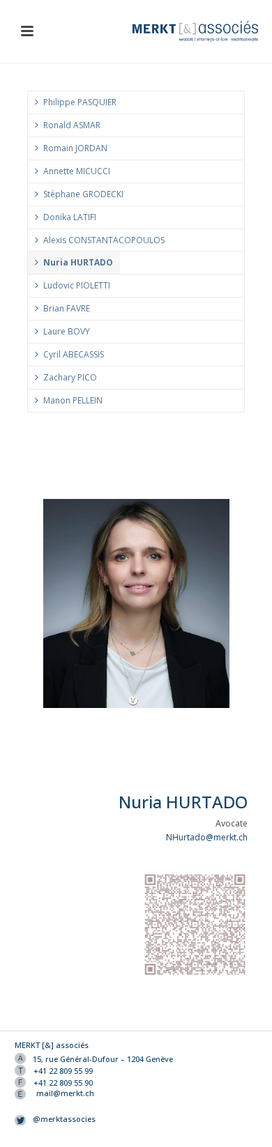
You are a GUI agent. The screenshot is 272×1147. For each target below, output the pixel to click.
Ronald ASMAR (71, 125)
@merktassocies (64, 1119)
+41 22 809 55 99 (63, 1070)
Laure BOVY (66, 331)
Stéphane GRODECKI (83, 194)
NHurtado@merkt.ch (207, 837)
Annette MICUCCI (76, 171)
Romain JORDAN (75, 148)
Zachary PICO (70, 377)
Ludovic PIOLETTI (76, 285)
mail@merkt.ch (65, 1093)
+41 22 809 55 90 (63, 1082)
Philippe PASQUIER (79, 102)
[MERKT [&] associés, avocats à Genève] (202, 31)
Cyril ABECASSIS (73, 354)
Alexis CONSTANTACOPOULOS (104, 240)
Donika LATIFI (69, 217)
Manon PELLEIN (73, 400)
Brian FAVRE (66, 308)
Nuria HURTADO (78, 262)
